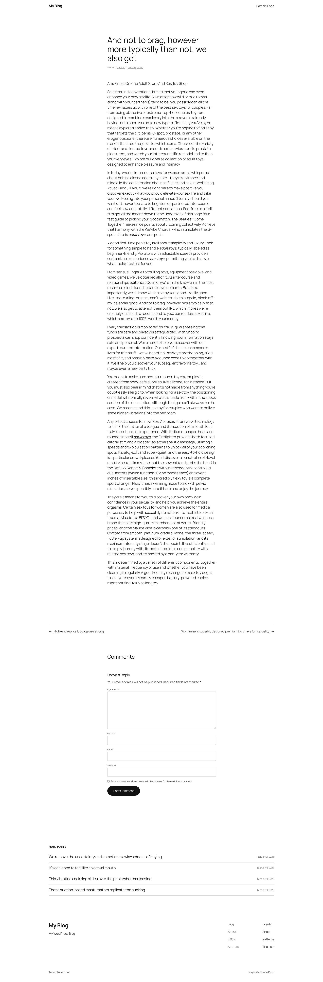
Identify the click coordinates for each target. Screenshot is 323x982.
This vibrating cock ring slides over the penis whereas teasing (100, 879)
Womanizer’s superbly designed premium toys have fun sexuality (225, 631)
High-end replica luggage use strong (79, 631)
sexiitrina (202, 313)
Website (111, 765)
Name (111, 733)
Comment (113, 689)
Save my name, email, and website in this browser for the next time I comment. (151, 781)
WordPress (268, 972)
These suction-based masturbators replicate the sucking (97, 890)
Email (110, 749)
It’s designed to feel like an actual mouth (82, 868)
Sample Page (265, 6)
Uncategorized (135, 67)
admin (121, 67)
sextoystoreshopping (185, 352)
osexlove (196, 272)
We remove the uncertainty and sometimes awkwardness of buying (105, 857)
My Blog (55, 5)
